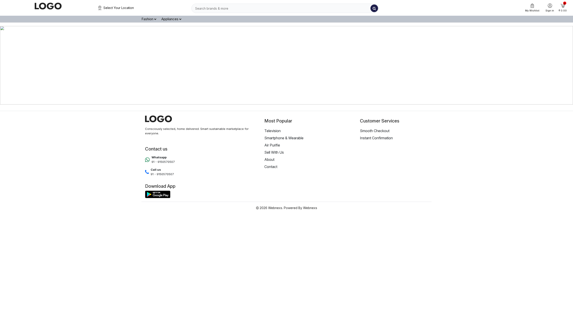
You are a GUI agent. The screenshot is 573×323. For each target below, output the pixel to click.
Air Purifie (272, 145)
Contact (270, 166)
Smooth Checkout (374, 131)
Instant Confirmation (376, 138)
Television (272, 131)
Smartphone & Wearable (284, 138)
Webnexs (310, 208)
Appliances (169, 19)
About (269, 159)
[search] (374, 8)
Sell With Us (274, 152)
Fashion (147, 19)
